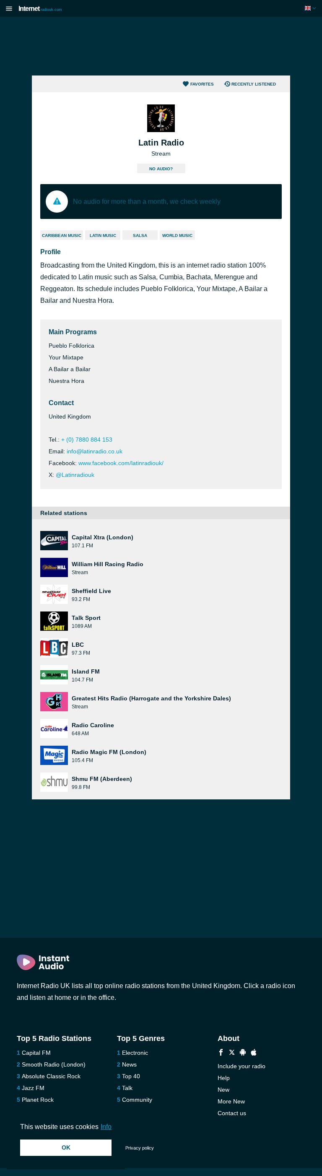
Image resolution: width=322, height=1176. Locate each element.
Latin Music (103, 235)
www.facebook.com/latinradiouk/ (121, 463)
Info (106, 1126)
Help (224, 1078)
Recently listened (253, 84)
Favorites (202, 84)
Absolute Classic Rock (51, 1076)
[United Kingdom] (311, 8)
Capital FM (36, 1052)
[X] (232, 1053)
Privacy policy (139, 1147)
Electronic (135, 1052)
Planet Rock (38, 1099)
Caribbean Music (61, 235)
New (223, 1089)
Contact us (232, 1113)
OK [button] (66, 1147)
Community (137, 1099)
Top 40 (131, 1076)
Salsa (140, 235)
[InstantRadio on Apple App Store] (253, 1053)
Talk (127, 1088)
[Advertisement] (161, 46)
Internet (40, 8)
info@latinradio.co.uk (94, 451)
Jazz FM (33, 1088)
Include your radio (241, 1066)
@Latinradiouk (75, 474)
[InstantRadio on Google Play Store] (242, 1053)
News (129, 1064)
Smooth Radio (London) (54, 1064)
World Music (177, 235)
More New (231, 1101)
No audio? (161, 169)
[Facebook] (221, 1053)
